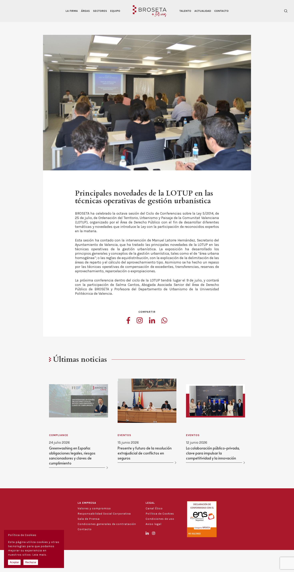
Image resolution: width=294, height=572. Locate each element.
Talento (185, 11)
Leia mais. (39, 554)
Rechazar (30, 562)
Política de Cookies (160, 513)
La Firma (72, 11)
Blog (81, 534)
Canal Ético (154, 508)
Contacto (221, 11)
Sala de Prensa (89, 519)
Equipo (115, 11)
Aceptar (14, 562)
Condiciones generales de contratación (107, 524)
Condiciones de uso (160, 519)
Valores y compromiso (94, 508)
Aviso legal (153, 524)
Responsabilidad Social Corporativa (104, 513)
